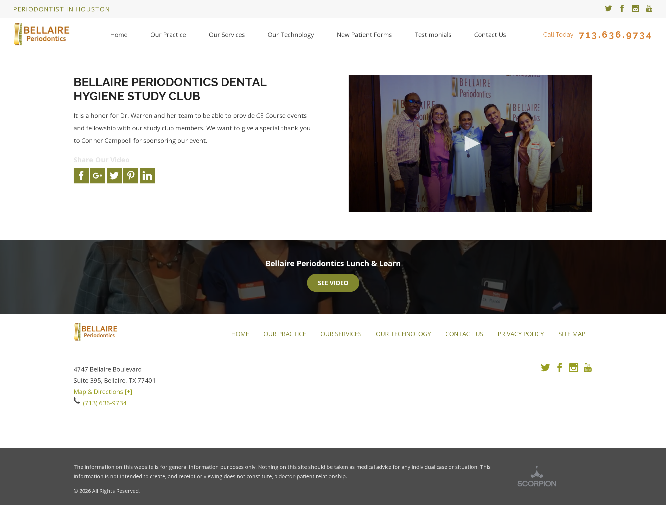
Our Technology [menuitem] (291, 34)
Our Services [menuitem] (227, 34)
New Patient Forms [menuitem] (364, 34)
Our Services (341, 333)
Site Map (572, 333)
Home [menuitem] (118, 34)
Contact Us (464, 333)
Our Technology (403, 333)
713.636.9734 (616, 34)
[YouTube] (587, 369)
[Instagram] (573, 369)
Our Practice (285, 333)
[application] (470, 143)
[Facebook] (559, 369)
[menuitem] (608, 9)
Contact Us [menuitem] (490, 34)
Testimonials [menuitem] (432, 34)
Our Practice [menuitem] (168, 34)
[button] (470, 143)
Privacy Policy (521, 333)
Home (240, 333)
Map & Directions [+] (103, 391)
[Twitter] (545, 369)
